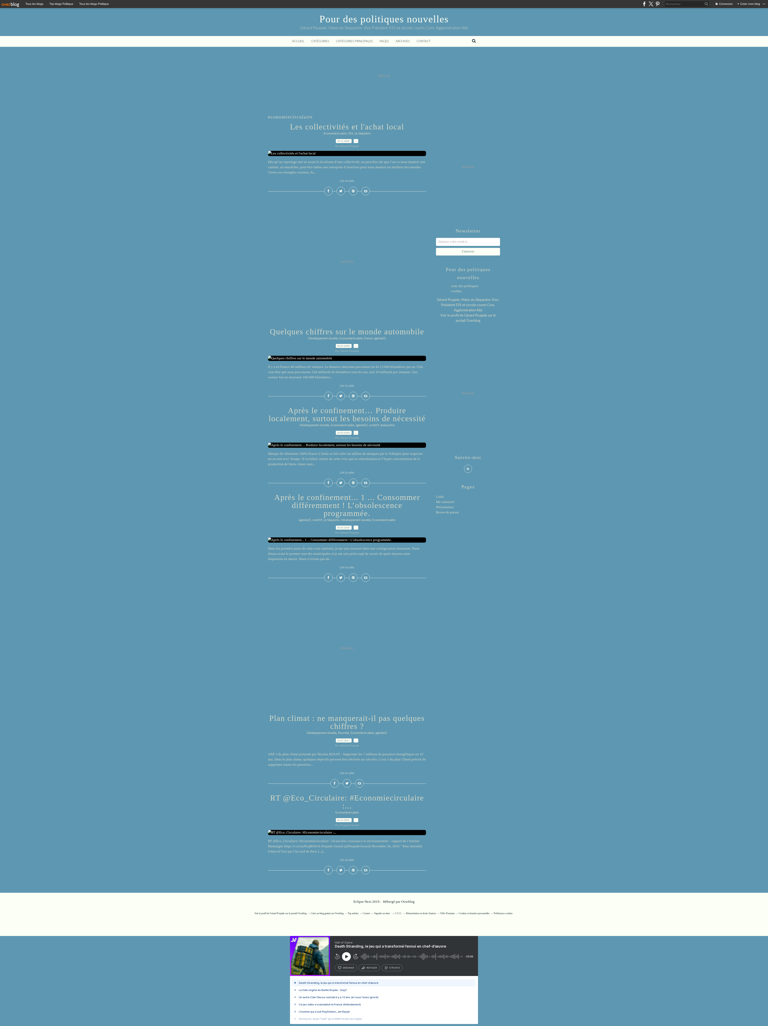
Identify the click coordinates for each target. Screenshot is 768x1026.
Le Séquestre (362, 133)
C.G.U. (398, 913)
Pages (384, 41)
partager (371, 968)
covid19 (374, 425)
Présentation (445, 507)
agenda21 (380, 338)
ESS (350, 133)
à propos (394, 968)
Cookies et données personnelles (474, 913)
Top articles (353, 913)
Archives (403, 41)
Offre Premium (447, 913)
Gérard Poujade (475, 315)
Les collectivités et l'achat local (347, 126)
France (368, 338)
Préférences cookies (503, 913)
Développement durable (323, 338)
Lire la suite (347, 180)
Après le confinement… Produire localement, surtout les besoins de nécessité (347, 414)
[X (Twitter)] (650, 4)
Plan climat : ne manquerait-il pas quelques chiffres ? (347, 722)
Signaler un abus (382, 913)
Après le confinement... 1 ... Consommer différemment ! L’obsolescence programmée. (347, 505)
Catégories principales (354, 41)
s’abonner (348, 968)
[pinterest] (657, 4)
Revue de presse (447, 512)
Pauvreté (343, 733)
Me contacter (445, 502)
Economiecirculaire (335, 133)
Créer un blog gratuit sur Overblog (327, 913)
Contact (424, 41)
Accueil (298, 41)
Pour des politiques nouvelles (384, 19)
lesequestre (387, 425)
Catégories (320, 41)
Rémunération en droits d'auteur (421, 913)
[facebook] (644, 4)
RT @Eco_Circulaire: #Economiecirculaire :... (347, 801)
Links (440, 497)
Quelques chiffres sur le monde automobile (347, 331)
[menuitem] (298, 41)
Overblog (408, 902)
